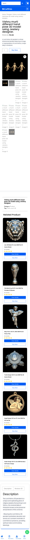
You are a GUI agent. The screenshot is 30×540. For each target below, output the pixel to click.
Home (4, 14)
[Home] (2, 536)
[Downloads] (17, 536)
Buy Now (15, 50)
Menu (24, 538)
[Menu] (24, 536)
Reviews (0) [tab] (18, 488)
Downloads (18, 538)
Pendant (9, 14)
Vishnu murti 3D (11, 208)
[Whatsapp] (27, 532)
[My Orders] (9, 536)
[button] (27, 9)
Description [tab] (8, 488)
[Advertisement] (15, 173)
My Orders (10, 538)
